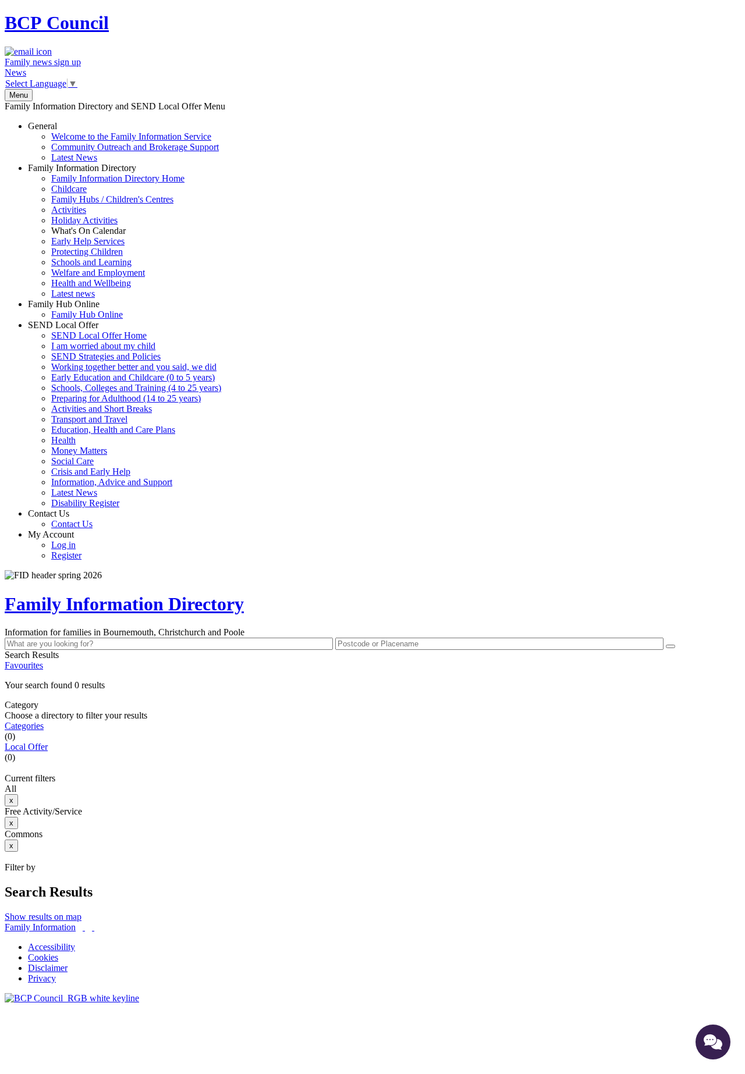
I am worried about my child (103, 346)
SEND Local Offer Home (99, 335)
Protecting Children (87, 252)
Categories (24, 726)
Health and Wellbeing (91, 283)
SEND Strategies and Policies (106, 356)
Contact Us (60, 518)
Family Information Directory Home (118, 178)
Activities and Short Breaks (101, 409)
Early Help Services (88, 241)
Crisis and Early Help (90, 471)
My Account (54, 544)
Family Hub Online (75, 309)
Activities (68, 210)
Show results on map (43, 917)
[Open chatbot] (713, 1042)
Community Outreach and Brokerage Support (135, 147)
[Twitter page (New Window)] (84, 927)
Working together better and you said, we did (134, 367)
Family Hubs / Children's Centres (112, 199)
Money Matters (79, 451)
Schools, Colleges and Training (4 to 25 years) (136, 388)
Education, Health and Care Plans (113, 430)
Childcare (69, 189)
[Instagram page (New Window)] (93, 927)
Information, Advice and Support (111, 482)
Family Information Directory (106, 230)
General (123, 141)
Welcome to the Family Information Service (131, 136)
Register (66, 555)
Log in (63, 545)
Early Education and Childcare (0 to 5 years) (133, 377)
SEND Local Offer (124, 414)
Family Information (40, 927)
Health (63, 440)
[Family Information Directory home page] (72, 998)
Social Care (72, 461)
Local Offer (26, 747)
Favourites (24, 665)
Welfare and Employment (98, 273)
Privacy (42, 978)
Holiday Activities (84, 220)
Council (57, 22)
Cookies (43, 957)
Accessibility (51, 947)
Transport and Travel (89, 419)
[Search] (670, 646)
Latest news (73, 293)
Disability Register (85, 503)
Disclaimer (48, 968)
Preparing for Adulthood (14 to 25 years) (126, 398)
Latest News (74, 157)
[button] (372, 685)
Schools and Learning (91, 262)
